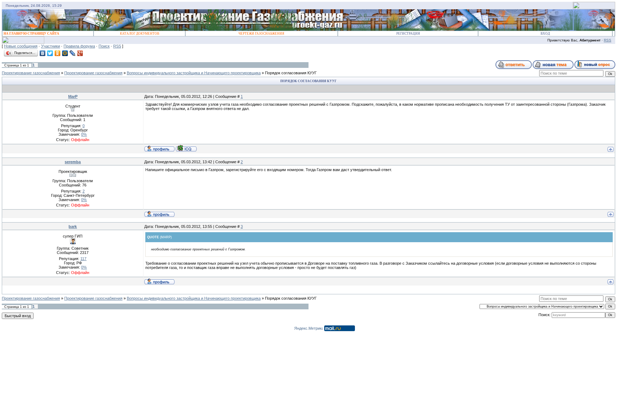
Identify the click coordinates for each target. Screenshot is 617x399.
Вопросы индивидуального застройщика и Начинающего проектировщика (194, 73)
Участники (50, 46)
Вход (545, 33)
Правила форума (79, 46)
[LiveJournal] (72, 53)
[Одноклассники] (57, 53)
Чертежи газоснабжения (261, 33)
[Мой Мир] (65, 53)
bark (73, 226)
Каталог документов (139, 33)
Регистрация (408, 33)
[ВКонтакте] (42, 53)
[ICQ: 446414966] (186, 148)
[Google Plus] (80, 53)
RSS (607, 40)
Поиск (104, 46)
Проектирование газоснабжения (31, 73)
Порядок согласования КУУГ (291, 73)
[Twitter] (50, 53)
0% (84, 134)
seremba (73, 162)
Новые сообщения (20, 46)
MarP (72, 96)
